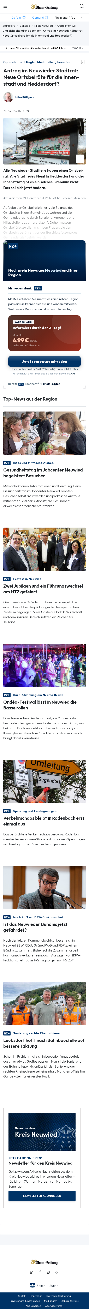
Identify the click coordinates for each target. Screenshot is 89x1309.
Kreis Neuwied (43, 26)
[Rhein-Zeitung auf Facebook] (40, 1272)
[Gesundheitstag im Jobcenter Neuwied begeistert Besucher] (44, 433)
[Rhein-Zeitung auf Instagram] (48, 1272)
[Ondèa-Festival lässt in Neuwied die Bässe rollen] (44, 665)
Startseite (8, 26)
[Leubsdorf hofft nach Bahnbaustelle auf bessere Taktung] (44, 1003)
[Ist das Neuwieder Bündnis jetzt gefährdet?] (44, 887)
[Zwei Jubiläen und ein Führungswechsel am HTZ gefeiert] (44, 549)
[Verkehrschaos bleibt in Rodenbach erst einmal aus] (44, 781)
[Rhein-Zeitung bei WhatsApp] (32, 1272)
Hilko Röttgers (24, 97)
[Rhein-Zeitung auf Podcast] (56, 1272)
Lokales (25, 26)
